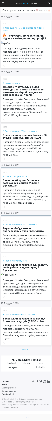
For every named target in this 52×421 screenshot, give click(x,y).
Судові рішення (9, 387)
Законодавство (12, 28)
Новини (5, 381)
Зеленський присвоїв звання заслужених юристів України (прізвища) (21, 183)
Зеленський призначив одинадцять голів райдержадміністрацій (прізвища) (25, 267)
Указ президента (28, 28)
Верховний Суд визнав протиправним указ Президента (23, 230)
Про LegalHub (8, 394)
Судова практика (12, 131)
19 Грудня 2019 (10, 213)
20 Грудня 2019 (10, 164)
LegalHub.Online (11, 399)
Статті (26, 418)
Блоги (4, 384)
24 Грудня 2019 (10, 16)
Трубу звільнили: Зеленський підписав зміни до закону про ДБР (24, 37)
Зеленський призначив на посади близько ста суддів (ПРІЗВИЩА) (24, 320)
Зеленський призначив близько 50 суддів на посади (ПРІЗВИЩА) (25, 136)
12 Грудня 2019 (10, 303)
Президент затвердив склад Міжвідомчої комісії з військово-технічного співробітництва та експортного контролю (24, 90)
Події (7, 176)
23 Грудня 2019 (10, 71)
